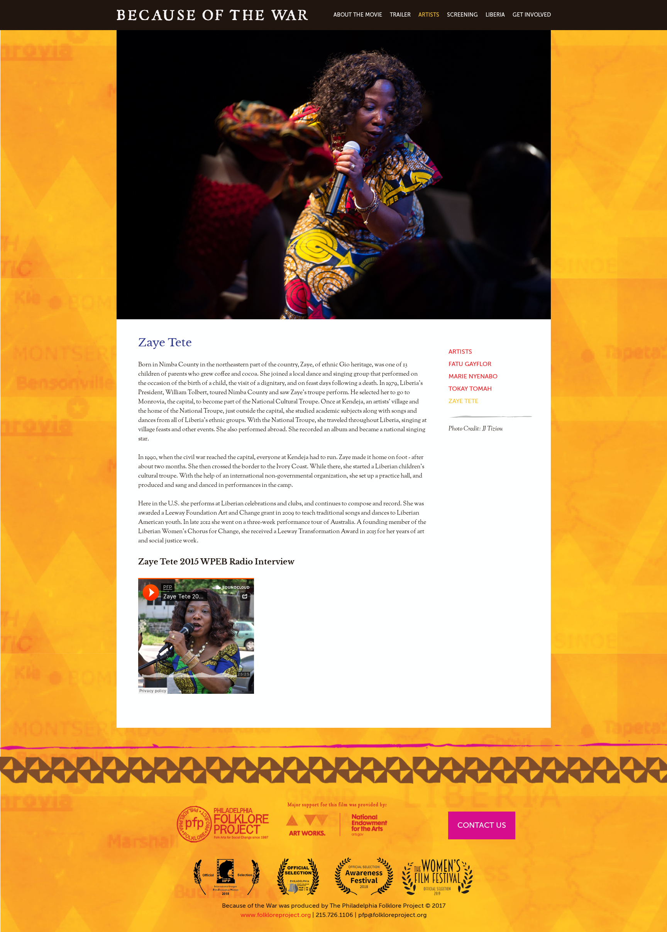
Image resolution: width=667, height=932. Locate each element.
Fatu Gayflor (470, 364)
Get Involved (532, 15)
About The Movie (358, 15)
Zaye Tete (463, 401)
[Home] (212, 15)
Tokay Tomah (470, 388)
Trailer (400, 15)
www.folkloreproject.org (275, 915)
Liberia (495, 15)
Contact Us (481, 825)
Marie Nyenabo (473, 376)
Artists (428, 15)
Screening (462, 15)
